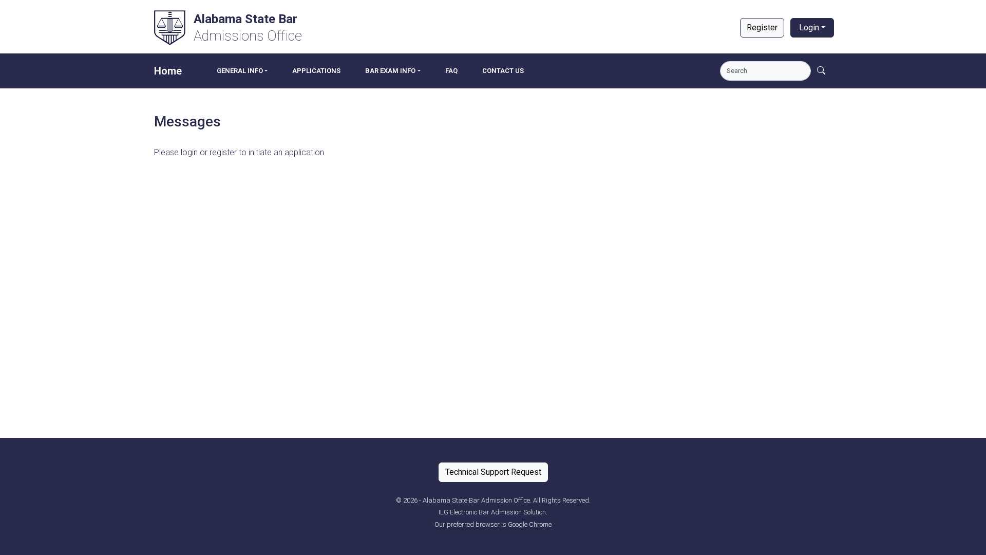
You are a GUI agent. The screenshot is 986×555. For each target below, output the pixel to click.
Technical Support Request (493, 472)
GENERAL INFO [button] (240, 71)
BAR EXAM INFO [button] (390, 71)
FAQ (451, 71)
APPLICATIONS (316, 71)
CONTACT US (503, 71)
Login (809, 27)
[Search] (821, 71)
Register (762, 27)
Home (168, 71)
